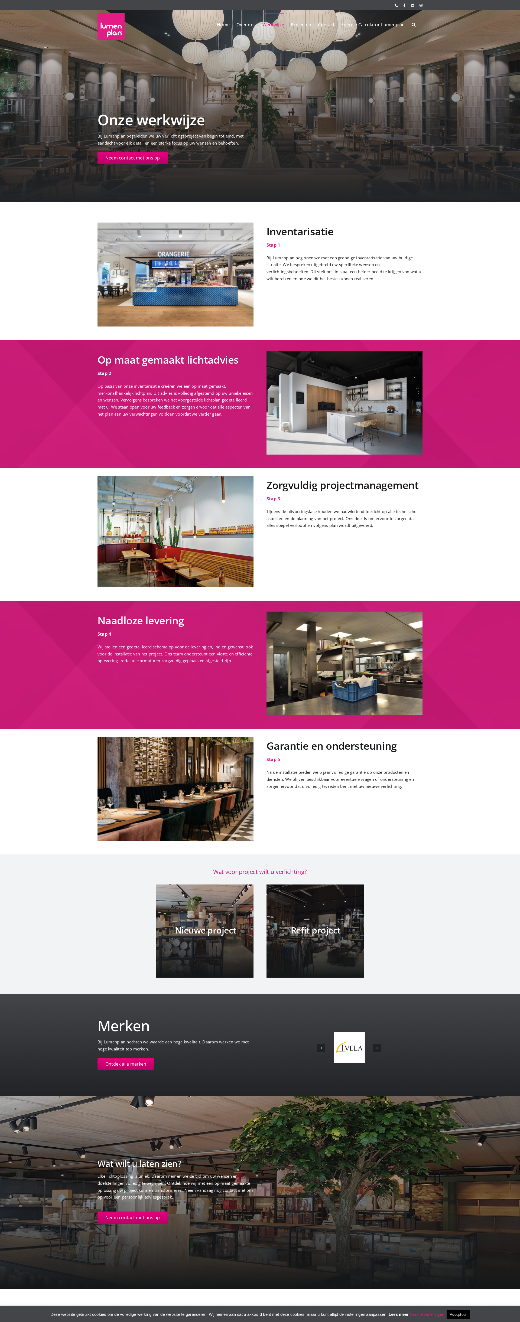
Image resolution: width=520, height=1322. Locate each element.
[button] (414, 24)
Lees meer (399, 1314)
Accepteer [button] (458, 1315)
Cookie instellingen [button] (427, 1314)
